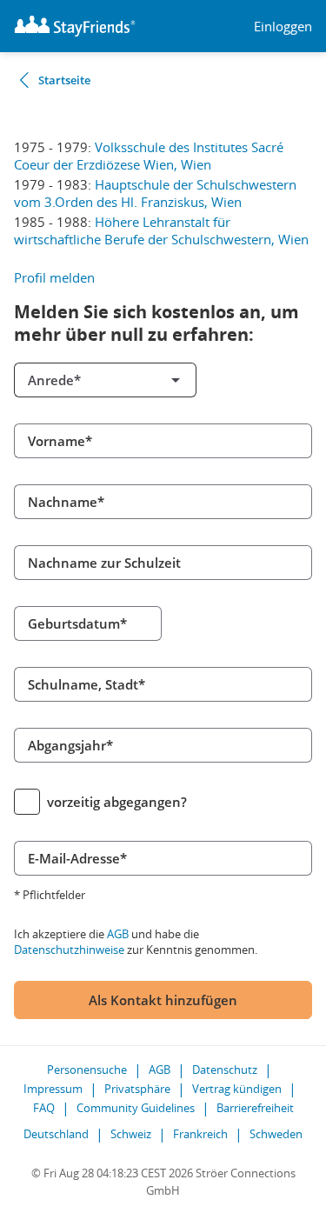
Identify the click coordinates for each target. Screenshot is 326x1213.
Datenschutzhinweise (69, 949)
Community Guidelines (136, 1108)
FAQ (44, 1108)
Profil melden (54, 277)
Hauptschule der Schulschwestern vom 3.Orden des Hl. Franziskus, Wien (155, 193)
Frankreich (200, 1134)
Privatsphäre (137, 1088)
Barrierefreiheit (255, 1108)
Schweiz (130, 1134)
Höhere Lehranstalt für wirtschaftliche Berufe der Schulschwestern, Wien (161, 230)
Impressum (53, 1088)
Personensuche (87, 1069)
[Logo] (75, 26)
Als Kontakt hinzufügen (163, 1000)
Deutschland (56, 1134)
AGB (118, 934)
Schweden (276, 1134)
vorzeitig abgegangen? (117, 801)
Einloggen (283, 26)
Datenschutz (224, 1069)
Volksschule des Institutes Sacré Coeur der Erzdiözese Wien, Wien (148, 155)
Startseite (64, 80)
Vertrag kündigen (237, 1088)
